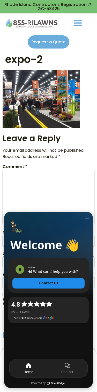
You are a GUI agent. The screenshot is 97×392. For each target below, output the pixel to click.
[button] (78, 23)
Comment (15, 167)
